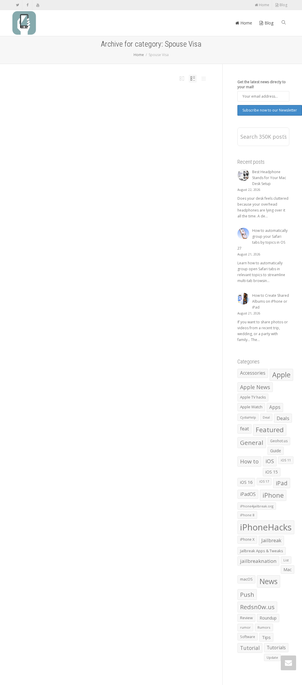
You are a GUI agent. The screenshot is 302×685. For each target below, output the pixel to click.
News (269, 581)
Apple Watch (251, 406)
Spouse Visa (134, 118)
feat (244, 428)
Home (263, 4)
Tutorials (276, 647)
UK (141, 118)
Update (272, 657)
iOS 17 (264, 481)
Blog (283, 4)
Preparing (125, 118)
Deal (266, 417)
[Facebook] (27, 5)
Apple (281, 374)
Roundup (268, 618)
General (251, 442)
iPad (282, 483)
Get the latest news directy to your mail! (261, 84)
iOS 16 (246, 482)
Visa (144, 118)
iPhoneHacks (266, 527)
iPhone (273, 495)
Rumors (263, 627)
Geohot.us (279, 440)
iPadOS (248, 494)
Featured (270, 429)
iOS (269, 461)
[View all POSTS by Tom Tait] (89, 118)
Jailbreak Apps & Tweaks (261, 550)
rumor (245, 627)
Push (247, 594)
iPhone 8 (247, 515)
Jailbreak (271, 540)
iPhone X (247, 539)
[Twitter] (17, 5)
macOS (246, 579)
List (286, 560)
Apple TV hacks (253, 397)
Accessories (252, 373)
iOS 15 (271, 472)
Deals (283, 418)
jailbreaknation (258, 561)
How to (249, 461)
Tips (266, 637)
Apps (274, 407)
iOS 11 (286, 460)
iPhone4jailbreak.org (256, 506)
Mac (287, 569)
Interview (112, 118)
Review (246, 617)
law (118, 118)
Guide (275, 450)
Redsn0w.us (257, 607)
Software (247, 636)
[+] (71, 114)
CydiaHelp (248, 417)
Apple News (255, 387)
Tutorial (250, 647)
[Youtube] (37, 5)
